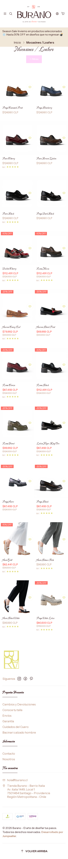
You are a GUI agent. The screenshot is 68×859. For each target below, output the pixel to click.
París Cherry (8, 158)
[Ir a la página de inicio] (34, 13)
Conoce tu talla (12, 710)
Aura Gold (7, 560)
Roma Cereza (8, 385)
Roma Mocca (42, 269)
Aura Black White (11, 618)
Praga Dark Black (45, 214)
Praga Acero (8, 502)
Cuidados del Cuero (15, 727)
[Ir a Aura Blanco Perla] (51, 539)
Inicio (17, 42)
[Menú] (4, 14)
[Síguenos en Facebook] (25, 679)
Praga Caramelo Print (12, 108)
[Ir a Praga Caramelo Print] (17, 87)
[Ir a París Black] (17, 193)
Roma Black (42, 385)
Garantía (8, 721)
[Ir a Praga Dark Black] (51, 193)
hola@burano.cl (17, 780)
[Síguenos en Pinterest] (31, 679)
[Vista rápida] (30, 87)
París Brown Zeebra (46, 158)
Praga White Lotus (45, 618)
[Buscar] (10, 14)
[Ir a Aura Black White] (17, 597)
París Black (8, 214)
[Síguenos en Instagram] (19, 679)
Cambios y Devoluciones (19, 704)
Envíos (7, 715)
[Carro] (63, 14)
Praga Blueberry (44, 108)
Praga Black (42, 502)
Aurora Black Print (45, 327)
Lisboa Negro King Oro (47, 443)
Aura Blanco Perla (45, 560)
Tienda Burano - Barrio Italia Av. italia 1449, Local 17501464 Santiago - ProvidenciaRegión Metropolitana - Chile (28, 791)
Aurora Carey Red (11, 327)
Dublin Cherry (9, 269)
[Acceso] (57, 14)
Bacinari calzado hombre (19, 732)
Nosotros (8, 759)
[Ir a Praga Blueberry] (51, 87)
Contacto (8, 753)
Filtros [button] (35, 59)
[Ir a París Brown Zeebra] (51, 138)
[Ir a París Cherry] (17, 138)
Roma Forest (8, 443)
